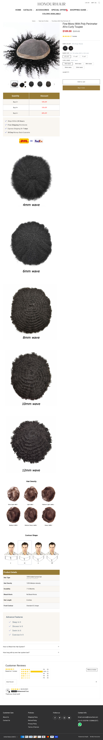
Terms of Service (33, 727)
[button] (67, 36)
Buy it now (81, 88)
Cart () (93, 2)
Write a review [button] (91, 669)
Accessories (42, 10)
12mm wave (79, 67)
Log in (87, 2)
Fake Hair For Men (43, 21)
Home (18, 10)
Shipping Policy (33, 717)
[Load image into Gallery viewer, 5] (48, 84)
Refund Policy (32, 720)
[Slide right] (54, 84)
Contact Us (6, 720)
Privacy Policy (32, 724)
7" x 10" (75, 56)
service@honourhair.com (90, 717)
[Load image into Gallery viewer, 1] (14, 84)
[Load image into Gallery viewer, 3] (31, 84)
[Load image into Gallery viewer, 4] (39, 84)
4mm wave (68, 63)
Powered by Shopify (83, 736)
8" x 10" (67, 56)
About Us (6, 717)
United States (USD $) (10, 737)
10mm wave (68, 67)
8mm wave (89, 63)
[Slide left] (8, 84)
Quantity (66, 72)
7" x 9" (84, 56)
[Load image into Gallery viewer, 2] (22, 84)
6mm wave (78, 63)
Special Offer (58, 10)
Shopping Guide (78, 10)
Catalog (27, 10)
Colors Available (51, 14)
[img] (15, 689)
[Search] (99, 3)
